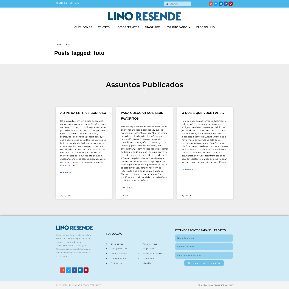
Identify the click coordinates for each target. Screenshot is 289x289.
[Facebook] (226, 4)
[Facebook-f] (74, 270)
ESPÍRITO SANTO (176, 27)
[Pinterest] (230, 4)
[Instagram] (211, 4)
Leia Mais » (65, 172)
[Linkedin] (221, 4)
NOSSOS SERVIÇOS (127, 27)
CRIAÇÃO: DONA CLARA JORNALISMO (215, 285)
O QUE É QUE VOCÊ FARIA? (203, 112)
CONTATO (104, 27)
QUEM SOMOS (83, 27)
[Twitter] (216, 4)
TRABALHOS (152, 27)
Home (58, 44)
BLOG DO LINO (205, 27)
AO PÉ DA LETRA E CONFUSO (83, 112)
